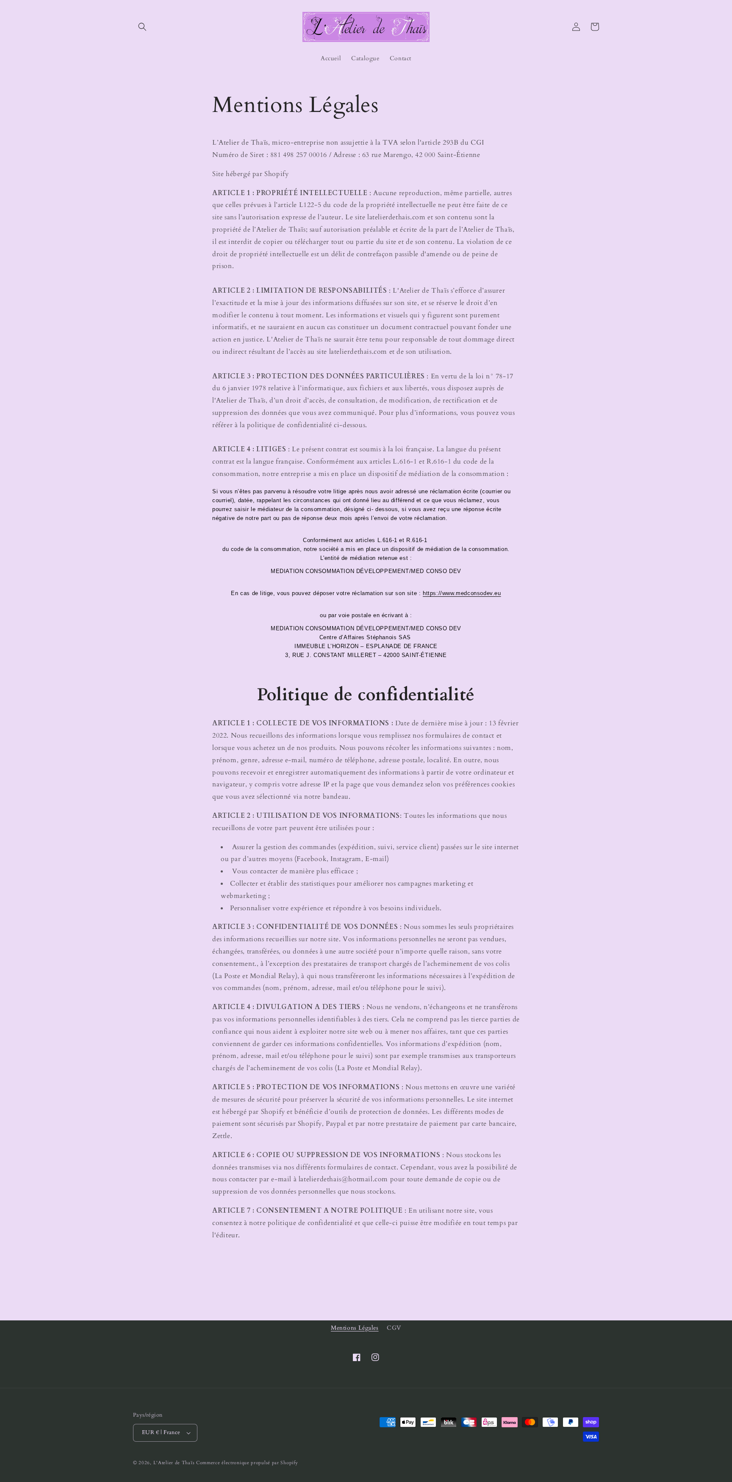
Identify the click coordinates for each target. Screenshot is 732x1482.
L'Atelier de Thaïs (174, 1463)
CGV (394, 1328)
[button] (142, 26)
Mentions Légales (355, 1328)
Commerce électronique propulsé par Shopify (247, 1463)
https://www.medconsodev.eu (462, 593)
